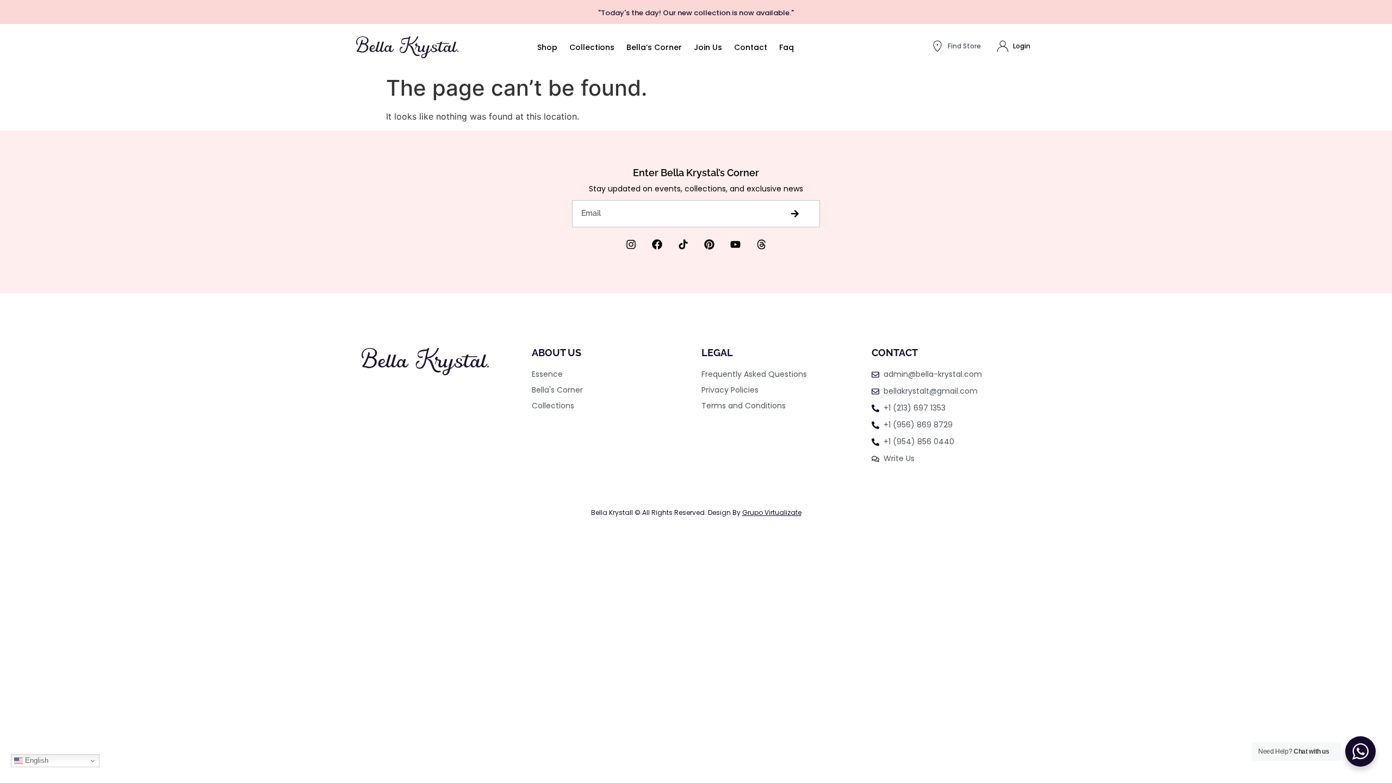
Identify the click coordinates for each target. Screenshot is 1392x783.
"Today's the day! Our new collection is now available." (696, 13)
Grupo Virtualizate (771, 512)
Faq (786, 47)
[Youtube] (735, 244)
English (35, 760)
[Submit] (794, 213)
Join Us (708, 47)
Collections (591, 47)
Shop (547, 47)
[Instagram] (631, 244)
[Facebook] (657, 244)
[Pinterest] (709, 244)
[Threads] (761, 244)
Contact (750, 47)
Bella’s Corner (654, 47)
